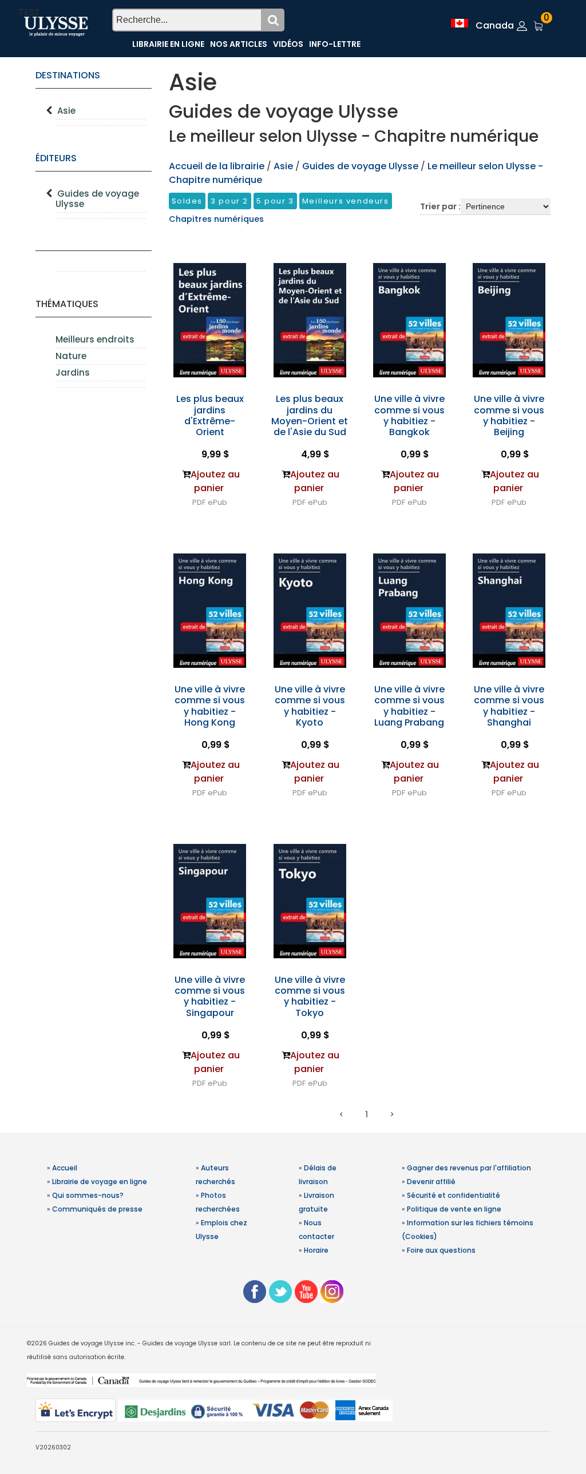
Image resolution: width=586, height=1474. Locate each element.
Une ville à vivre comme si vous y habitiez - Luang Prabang (409, 706)
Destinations (67, 75)
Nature (71, 356)
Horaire (316, 1250)
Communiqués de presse (97, 1209)
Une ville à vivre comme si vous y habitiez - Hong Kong (210, 706)
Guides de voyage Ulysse (97, 199)
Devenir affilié (431, 1181)
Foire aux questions (441, 1250)
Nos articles (238, 44)
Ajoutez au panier (215, 481)
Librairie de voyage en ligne (99, 1181)
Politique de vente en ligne (454, 1209)
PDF (198, 502)
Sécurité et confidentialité (453, 1195)
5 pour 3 (275, 201)
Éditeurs (56, 158)
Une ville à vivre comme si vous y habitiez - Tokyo (310, 996)
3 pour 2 (229, 201)
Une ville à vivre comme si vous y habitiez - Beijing (509, 415)
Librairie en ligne (168, 44)
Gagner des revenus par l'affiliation (469, 1168)
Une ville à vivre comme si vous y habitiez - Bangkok (409, 415)
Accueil (64, 1168)
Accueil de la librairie (216, 166)
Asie (66, 111)
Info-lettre (335, 44)
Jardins (73, 372)
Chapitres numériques (216, 219)
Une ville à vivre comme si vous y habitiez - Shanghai (509, 706)
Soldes (187, 201)
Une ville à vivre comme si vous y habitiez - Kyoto (310, 706)
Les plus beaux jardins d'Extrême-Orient (210, 415)
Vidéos (288, 44)
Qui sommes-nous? (88, 1195)
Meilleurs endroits (95, 339)
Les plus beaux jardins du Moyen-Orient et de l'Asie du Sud (309, 415)
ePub (217, 502)
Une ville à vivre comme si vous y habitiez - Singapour (210, 996)
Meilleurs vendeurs (345, 201)
